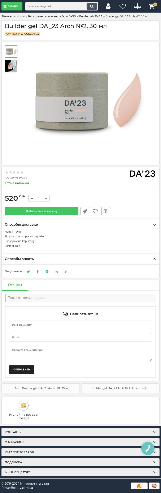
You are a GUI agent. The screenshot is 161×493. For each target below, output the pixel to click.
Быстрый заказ (84, 211)
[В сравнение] (105, 211)
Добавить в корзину (41, 211)
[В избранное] (95, 211)
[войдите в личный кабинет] (108, 6)
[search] (92, 6)
